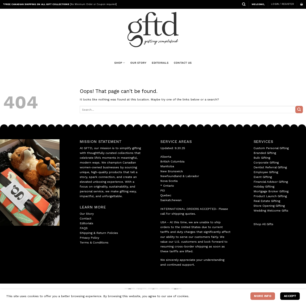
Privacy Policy (89, 237)
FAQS (84, 228)
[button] (243, 4)
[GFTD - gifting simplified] (153, 29)
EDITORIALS (160, 62)
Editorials (86, 223)
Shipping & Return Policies (99, 233)
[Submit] (299, 109)
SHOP (118, 62)
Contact (85, 218)
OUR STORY (138, 62)
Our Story (87, 213)
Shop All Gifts (263, 224)
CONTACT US (183, 62)
